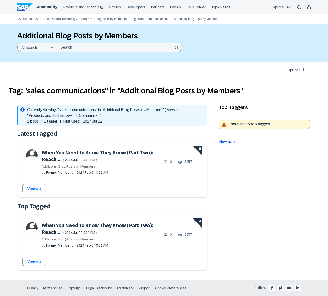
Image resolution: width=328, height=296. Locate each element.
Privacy (32, 288)
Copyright (74, 288)
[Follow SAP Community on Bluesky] (280, 288)
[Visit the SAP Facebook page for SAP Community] (272, 288)
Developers (136, 7)
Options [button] (293, 70)
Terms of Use (52, 288)
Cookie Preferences (170, 288)
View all (34, 189)
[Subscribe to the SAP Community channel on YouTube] (289, 288)
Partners (157, 7)
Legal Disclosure (99, 288)
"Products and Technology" (50, 115)
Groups (115, 7)
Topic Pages (220, 7)
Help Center (196, 7)
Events (175, 7)
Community (46, 7)
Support (144, 288)
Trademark (125, 288)
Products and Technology (83, 7)
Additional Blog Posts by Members (104, 19)
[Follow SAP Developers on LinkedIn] (298, 288)
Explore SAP (281, 7)
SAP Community (27, 19)
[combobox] (119, 47)
